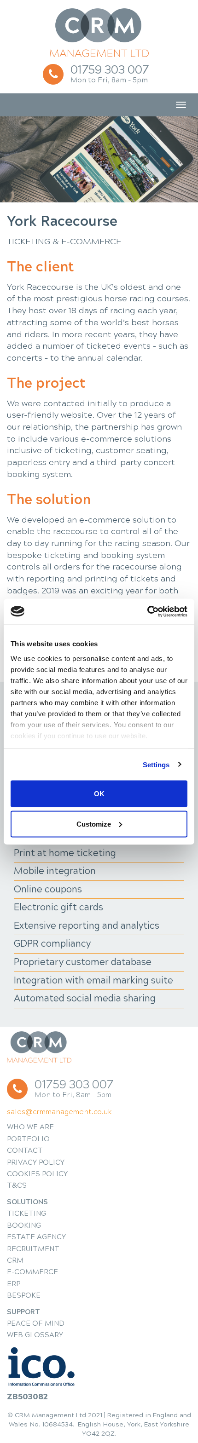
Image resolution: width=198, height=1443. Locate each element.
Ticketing (26, 1213)
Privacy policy (35, 1162)
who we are (30, 1127)
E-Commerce (32, 1272)
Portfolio (28, 1139)
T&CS (17, 1185)
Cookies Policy (37, 1174)
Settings (156, 764)
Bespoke (24, 1295)
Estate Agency (36, 1237)
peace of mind (35, 1323)
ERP (13, 1284)
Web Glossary (35, 1335)
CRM (15, 1260)
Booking (24, 1225)
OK (99, 794)
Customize (93, 824)
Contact (25, 1150)
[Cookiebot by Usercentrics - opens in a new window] (147, 611)
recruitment (33, 1249)
